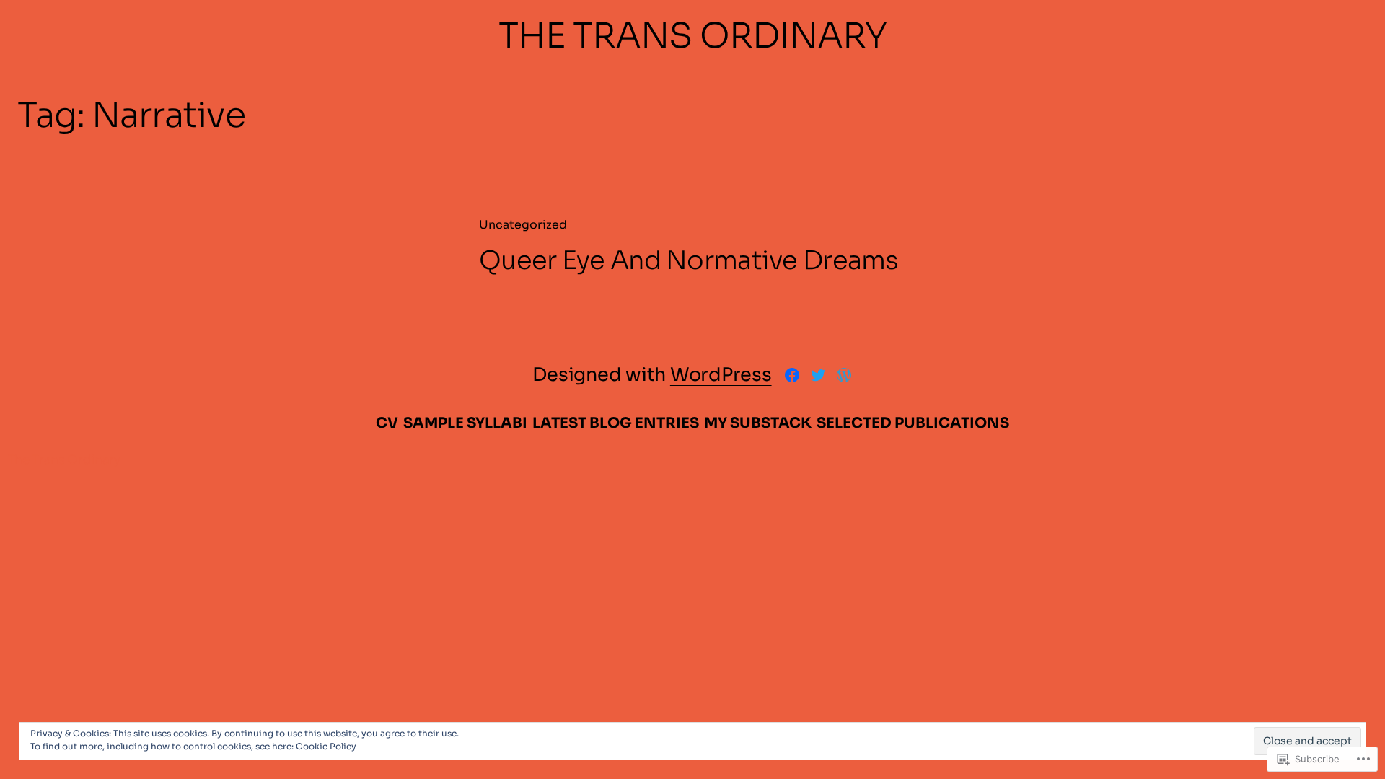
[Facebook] (792, 375)
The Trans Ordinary (692, 36)
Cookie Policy (326, 746)
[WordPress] (844, 375)
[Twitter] (818, 375)
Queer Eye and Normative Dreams (689, 260)
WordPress (721, 374)
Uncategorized (523, 224)
